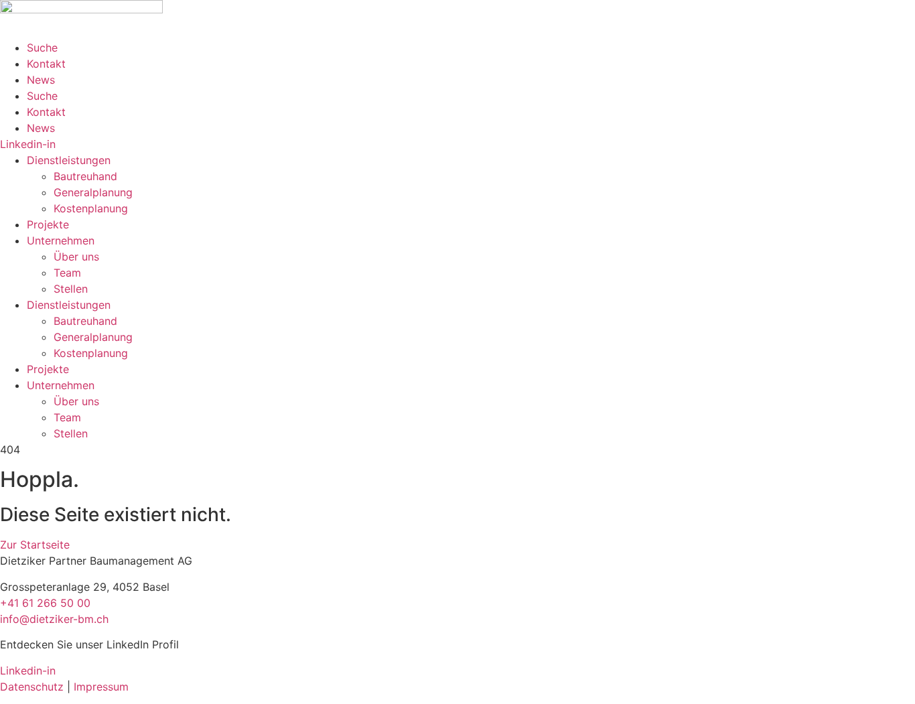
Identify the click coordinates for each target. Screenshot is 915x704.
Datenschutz (32, 686)
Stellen (71, 288)
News (41, 79)
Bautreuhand (85, 176)
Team (67, 272)
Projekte (48, 224)
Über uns (76, 256)
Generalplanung (93, 192)
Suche (42, 47)
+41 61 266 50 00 (45, 603)
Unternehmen (60, 240)
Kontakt (46, 63)
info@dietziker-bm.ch (54, 619)
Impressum (101, 686)
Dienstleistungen (69, 160)
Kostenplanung (91, 208)
